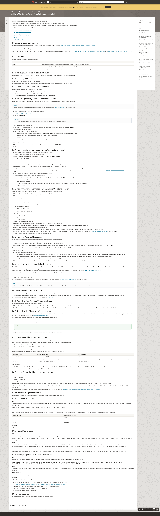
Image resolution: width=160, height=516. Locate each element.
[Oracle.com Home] (33, 2)
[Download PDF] (7, 20)
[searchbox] (102, 2)
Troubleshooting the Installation (21, 37)
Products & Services (76, 514)
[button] (36, 2)
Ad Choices (103, 514)
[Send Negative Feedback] (153, 509)
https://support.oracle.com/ (60, 107)
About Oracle (62, 514)
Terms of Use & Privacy (85, 514)
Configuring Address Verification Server (23, 34)
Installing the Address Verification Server (23, 30)
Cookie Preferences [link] (95, 514)
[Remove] (77, 2)
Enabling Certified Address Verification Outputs (24, 36)
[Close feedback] (140, 509)
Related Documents (18, 39)
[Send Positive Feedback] (157, 509)
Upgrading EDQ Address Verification (22, 32)
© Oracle (56, 514)
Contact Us (68, 514)
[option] (147, 23)
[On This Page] (153, 20)
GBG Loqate (51, 297)
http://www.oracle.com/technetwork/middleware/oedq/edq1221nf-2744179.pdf (81, 389)
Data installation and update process (93, 270)
